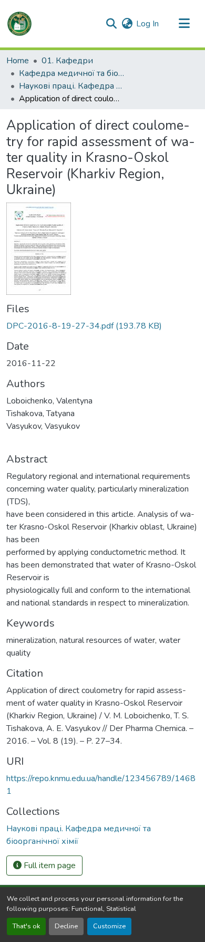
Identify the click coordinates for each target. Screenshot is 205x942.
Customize (109, 926)
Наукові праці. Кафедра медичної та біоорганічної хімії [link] (71, 86)
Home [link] (17, 60)
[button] (19, 24)
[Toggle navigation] (184, 24)
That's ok (26, 926)
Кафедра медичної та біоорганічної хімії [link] (71, 73)
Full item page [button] (49, 865)
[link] (102, 326)
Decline (66, 926)
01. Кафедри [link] (67, 60)
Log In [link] (147, 24)
